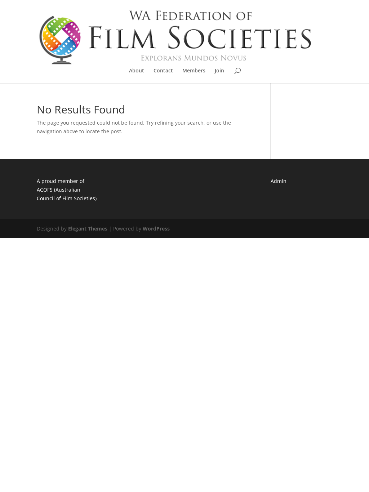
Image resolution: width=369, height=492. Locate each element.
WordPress (156, 228)
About (136, 71)
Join (219, 71)
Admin (278, 181)
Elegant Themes (87, 228)
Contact (163, 71)
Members (193, 71)
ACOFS (45, 189)
